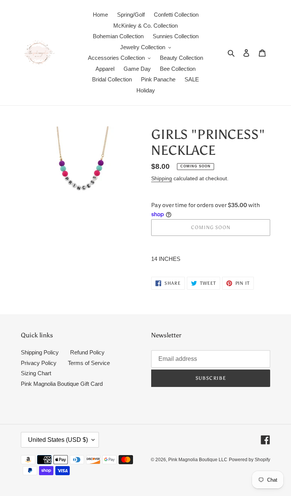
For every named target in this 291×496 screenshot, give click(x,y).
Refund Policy (87, 352)
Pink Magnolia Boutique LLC (197, 459)
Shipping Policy (40, 352)
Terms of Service (89, 363)
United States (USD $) (58, 440)
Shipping (161, 178)
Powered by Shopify (249, 459)
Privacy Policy (38, 363)
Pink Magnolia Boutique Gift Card (62, 384)
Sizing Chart (36, 373)
